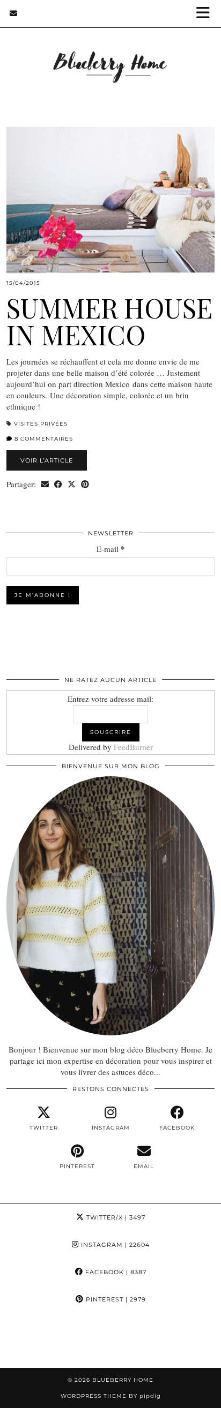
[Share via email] (44, 484)
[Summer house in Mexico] (110, 199)
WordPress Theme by (111, 1395)
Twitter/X (114, 1217)
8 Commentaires (42, 438)
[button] (206, 14)
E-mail (111, 549)
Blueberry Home (122, 1379)
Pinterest (115, 1299)
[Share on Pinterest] (85, 484)
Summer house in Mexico (109, 321)
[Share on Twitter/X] (71, 484)
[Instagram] (27, 1340)
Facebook (114, 1272)
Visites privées (41, 423)
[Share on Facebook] (58, 484)
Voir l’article (46, 460)
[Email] (14, 13)
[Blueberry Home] (110, 53)
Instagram (114, 1244)
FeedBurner (133, 746)
